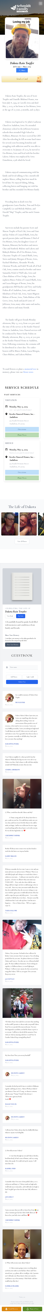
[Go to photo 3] (22, 807)
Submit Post (22, 682)
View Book (10, 616)
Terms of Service (27, 1303)
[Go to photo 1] (20, 807)
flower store (28, 372)
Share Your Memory (12, 644)
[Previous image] (4, 793)
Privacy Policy (17, 1303)
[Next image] (39, 793)
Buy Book (20, 616)
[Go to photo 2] (21, 807)
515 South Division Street (19, 420)
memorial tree (30, 369)
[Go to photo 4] (23, 807)
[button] (22, 794)
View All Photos (22, 541)
